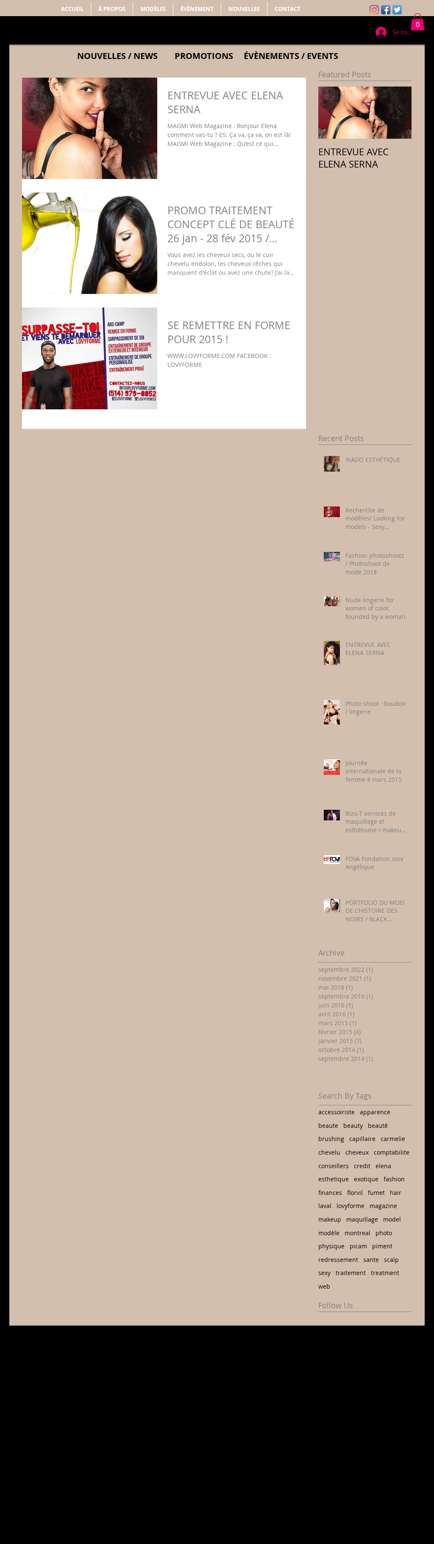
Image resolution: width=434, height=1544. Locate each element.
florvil (355, 1193)
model (392, 1219)
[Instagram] (374, 9)
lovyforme (350, 1206)
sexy (324, 1273)
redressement (338, 1260)
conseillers (333, 1166)
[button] (417, 22)
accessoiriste (336, 1112)
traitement (351, 1273)
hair (395, 1193)
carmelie (393, 1139)
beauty (353, 1126)
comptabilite (391, 1152)
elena (383, 1166)
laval (324, 1206)
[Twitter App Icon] (397, 9)
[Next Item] (398, 112)
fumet (376, 1193)
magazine (383, 1206)
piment (382, 1246)
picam (358, 1246)
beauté (378, 1126)
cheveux (357, 1152)
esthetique (333, 1179)
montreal (357, 1233)
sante (371, 1260)
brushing (331, 1139)
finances (330, 1193)
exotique (366, 1179)
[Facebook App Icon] (385, 9)
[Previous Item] (332, 112)
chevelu (329, 1152)
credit (362, 1166)
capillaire (362, 1139)
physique (331, 1246)
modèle (328, 1233)
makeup (329, 1219)
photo (384, 1233)
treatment (385, 1273)
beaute (328, 1126)
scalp (391, 1260)
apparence (375, 1112)
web (324, 1286)
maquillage (362, 1219)
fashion (394, 1179)
